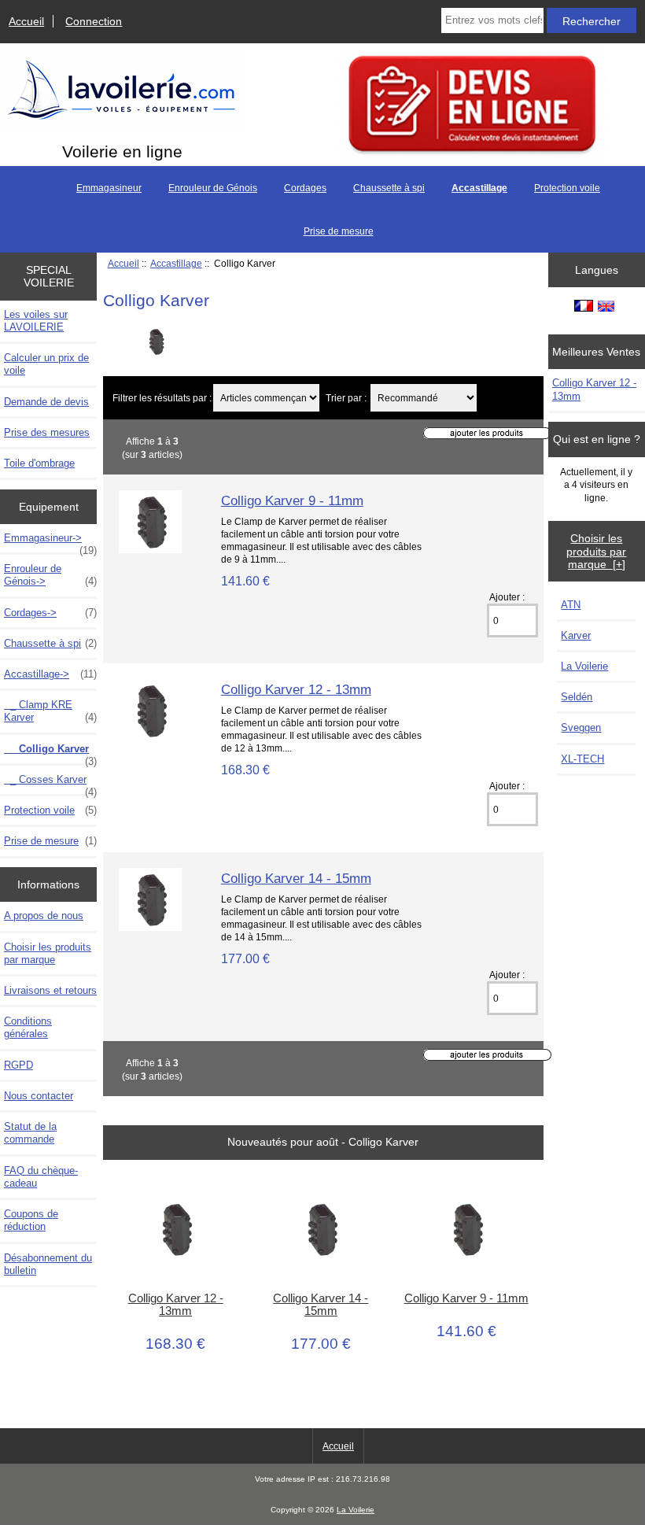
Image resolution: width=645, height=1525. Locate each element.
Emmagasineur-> (50, 542)
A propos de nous (43, 915)
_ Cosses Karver (50, 784)
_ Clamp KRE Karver (50, 711)
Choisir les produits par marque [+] (596, 551)
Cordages (305, 188)
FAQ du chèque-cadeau (41, 1177)
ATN (570, 605)
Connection (93, 21)
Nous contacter (38, 1096)
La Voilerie (584, 666)
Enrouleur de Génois (212, 188)
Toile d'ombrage (39, 463)
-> (50, 674)
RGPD (18, 1065)
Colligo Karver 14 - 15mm (296, 878)
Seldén (576, 697)
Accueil (26, 21)
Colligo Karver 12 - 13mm (296, 689)
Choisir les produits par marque (47, 953)
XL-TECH (582, 759)
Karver (576, 635)
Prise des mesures (47, 432)
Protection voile (567, 188)
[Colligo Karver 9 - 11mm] (150, 550)
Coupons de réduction (31, 1220)
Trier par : (347, 398)
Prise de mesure (339, 231)
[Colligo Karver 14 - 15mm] (150, 927)
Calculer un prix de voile (46, 364)
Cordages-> (50, 612)
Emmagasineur (109, 188)
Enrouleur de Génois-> (50, 575)
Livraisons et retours (50, 990)
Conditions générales (28, 1027)
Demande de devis (46, 402)
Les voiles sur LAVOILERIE (36, 320)
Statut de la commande (30, 1133)
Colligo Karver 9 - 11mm (292, 500)
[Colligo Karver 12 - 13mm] (150, 738)
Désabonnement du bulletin (48, 1264)
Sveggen (581, 727)
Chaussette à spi (389, 188)
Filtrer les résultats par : (162, 398)
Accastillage (176, 263)
